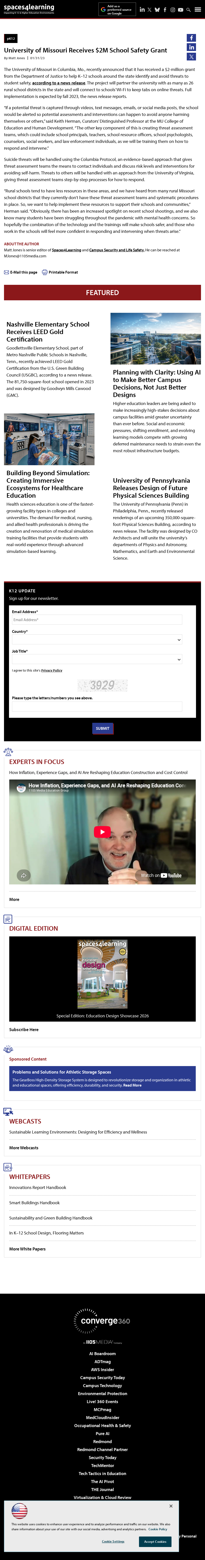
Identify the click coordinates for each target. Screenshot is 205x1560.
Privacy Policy (51, 670)
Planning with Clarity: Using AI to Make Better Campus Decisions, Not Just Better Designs (157, 383)
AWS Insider (102, 1369)
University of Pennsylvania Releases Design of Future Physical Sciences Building (151, 487)
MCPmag (102, 1409)
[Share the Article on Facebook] (191, 38)
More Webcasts (23, 1148)
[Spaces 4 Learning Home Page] (29, 8)
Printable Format (63, 272)
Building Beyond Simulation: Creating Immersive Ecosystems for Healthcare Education (48, 483)
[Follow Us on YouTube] (180, 9)
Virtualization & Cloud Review (102, 1497)
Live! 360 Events (102, 1401)
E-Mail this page (23, 272)
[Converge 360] (102, 1321)
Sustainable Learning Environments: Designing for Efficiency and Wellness (78, 1132)
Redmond (102, 1441)
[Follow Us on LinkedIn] (142, 9)
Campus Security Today (102, 1377)
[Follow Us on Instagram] (172, 9)
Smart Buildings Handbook (34, 1202)
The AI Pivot (102, 1481)
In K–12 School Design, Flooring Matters (46, 1233)
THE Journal (102, 1489)
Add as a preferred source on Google (120, 9)
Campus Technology (102, 1385)
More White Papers (27, 1249)
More (14, 899)
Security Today (102, 1457)
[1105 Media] (102, 1341)
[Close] (171, 1506)
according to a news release (58, 83)
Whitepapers (29, 1176)
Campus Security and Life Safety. (116, 249)
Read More (132, 1085)
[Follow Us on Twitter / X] (150, 10)
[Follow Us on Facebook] (165, 9)
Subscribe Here (23, 1029)
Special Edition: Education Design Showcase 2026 (102, 1016)
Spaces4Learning (66, 249)
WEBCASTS (25, 1121)
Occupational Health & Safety (102, 1425)
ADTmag (102, 1361)
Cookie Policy (157, 1529)
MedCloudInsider (102, 1417)
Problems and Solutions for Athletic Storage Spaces (61, 1072)
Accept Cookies (155, 1542)
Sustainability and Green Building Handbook (50, 1218)
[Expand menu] (198, 10)
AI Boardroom (102, 1353)
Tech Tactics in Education (102, 1473)
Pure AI (103, 1433)
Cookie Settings (113, 1541)
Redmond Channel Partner (102, 1449)
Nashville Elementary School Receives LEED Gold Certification (48, 331)
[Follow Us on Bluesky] (157, 9)
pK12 (11, 38)
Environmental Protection (102, 1393)
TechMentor (102, 1465)
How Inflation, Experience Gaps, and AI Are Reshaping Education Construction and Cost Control (98, 772)
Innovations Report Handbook (37, 1187)
